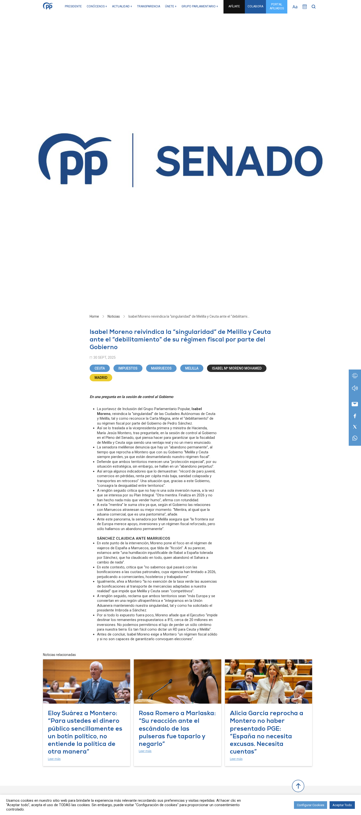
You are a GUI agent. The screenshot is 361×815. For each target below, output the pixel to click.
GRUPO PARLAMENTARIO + (199, 6)
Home (94, 316)
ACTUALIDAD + (122, 6)
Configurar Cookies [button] (310, 805)
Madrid (101, 378)
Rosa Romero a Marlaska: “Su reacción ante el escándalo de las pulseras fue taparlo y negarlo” (177, 729)
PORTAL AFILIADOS (277, 6)
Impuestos (128, 368)
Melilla (191, 368)
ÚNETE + (171, 6)
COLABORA (255, 6)
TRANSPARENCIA (148, 6)
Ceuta (100, 368)
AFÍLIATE (234, 6)
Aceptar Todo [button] (342, 805)
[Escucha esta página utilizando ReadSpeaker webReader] (355, 390)
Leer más (54, 759)
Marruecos (161, 368)
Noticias (114, 316)
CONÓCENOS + (97, 6)
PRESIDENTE (73, 6)
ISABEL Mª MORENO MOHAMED (237, 368)
